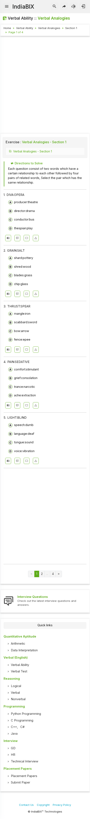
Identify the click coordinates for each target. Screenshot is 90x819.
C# (22, 727)
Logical (16, 686)
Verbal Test (19, 671)
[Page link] (58, 574)
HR (13, 755)
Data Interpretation (24, 650)
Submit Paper (20, 782)
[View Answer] (8, 238)
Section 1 (71, 28)
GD (13, 748)
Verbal (15, 693)
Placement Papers (24, 776)
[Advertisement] (45, 85)
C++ (14, 727)
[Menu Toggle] (7, 6)
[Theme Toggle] (74, 6)
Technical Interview (24, 761)
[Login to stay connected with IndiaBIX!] (83, 6)
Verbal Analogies (49, 28)
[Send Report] (36, 238)
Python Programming (26, 714)
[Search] (54, 6)
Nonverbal (18, 699)
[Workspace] (27, 238)
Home (7, 28)
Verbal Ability (24, 28)
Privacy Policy (62, 804)
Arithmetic (18, 643)
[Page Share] (64, 6)
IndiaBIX (23, 6)
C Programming (22, 720)
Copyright (43, 804)
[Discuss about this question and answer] (17, 238)
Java (14, 733)
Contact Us (26, 804)
